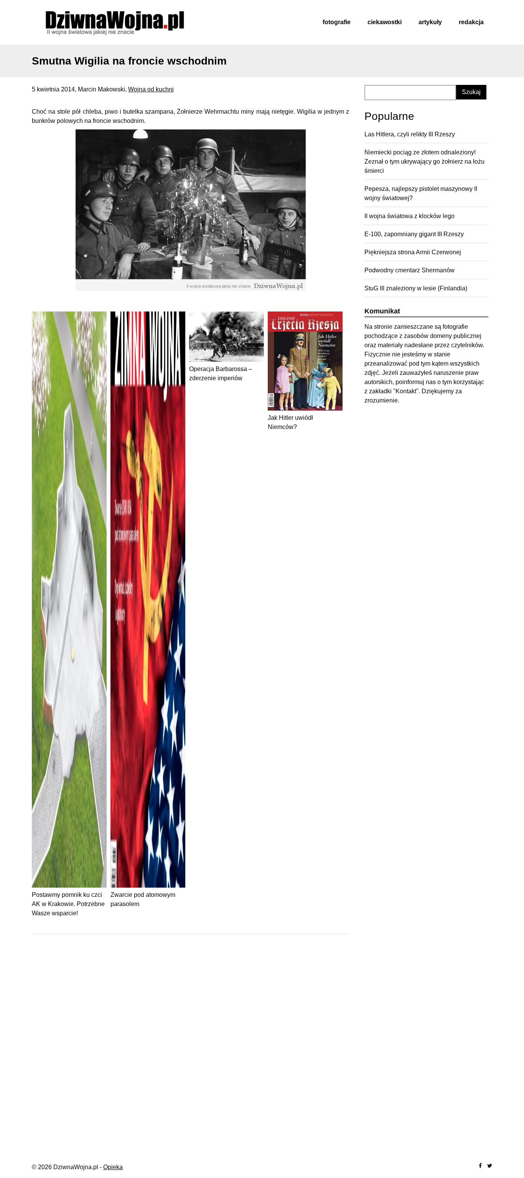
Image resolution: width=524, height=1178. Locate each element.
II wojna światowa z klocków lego (409, 216)
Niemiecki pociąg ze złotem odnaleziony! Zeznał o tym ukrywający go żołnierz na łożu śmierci (424, 161)
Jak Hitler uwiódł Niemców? (290, 422)
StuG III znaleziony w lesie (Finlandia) (415, 288)
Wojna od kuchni (151, 89)
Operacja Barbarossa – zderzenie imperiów (220, 373)
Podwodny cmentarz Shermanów (409, 270)
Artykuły (430, 22)
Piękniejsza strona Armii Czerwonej (412, 252)
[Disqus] (190, 1039)
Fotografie (337, 22)
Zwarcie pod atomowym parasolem (142, 899)
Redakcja (471, 22)
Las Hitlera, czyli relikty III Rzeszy (409, 134)
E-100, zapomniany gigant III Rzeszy (414, 234)
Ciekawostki (384, 22)
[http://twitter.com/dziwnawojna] (489, 1166)
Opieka (113, 1167)
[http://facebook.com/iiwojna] (480, 1166)
